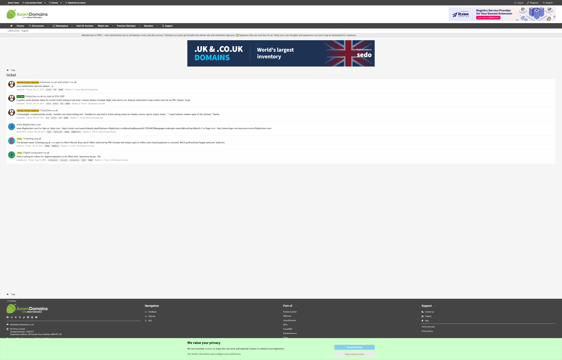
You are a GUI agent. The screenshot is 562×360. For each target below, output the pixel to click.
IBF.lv (285, 324)
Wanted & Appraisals (89, 89)
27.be (285, 337)
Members (148, 25)
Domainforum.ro (290, 333)
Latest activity (13, 30)
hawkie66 (21, 89)
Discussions (38, 25)
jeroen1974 (21, 131)
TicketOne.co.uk (37, 110)
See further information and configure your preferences (214, 353)
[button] (48, 26)
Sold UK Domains (84, 25)
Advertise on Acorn (77, 2)
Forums (20, 25)
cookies (209, 348)
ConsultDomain (289, 320)
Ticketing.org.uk (29, 138)
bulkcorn (20, 145)
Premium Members (126, 25)
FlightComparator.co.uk (33, 152)
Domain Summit (290, 311)
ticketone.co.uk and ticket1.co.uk (47, 82)
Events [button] (55, 2)
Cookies (12, 301)
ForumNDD (287, 329)
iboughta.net (22, 160)
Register (25, 30)
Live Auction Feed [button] (33, 2)
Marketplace (62, 25)
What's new (103, 25)
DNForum (287, 316)
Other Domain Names (107, 131)
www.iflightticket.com (29, 124)
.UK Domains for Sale (96, 103)
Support (169, 25)
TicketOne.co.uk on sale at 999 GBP (41, 96)
